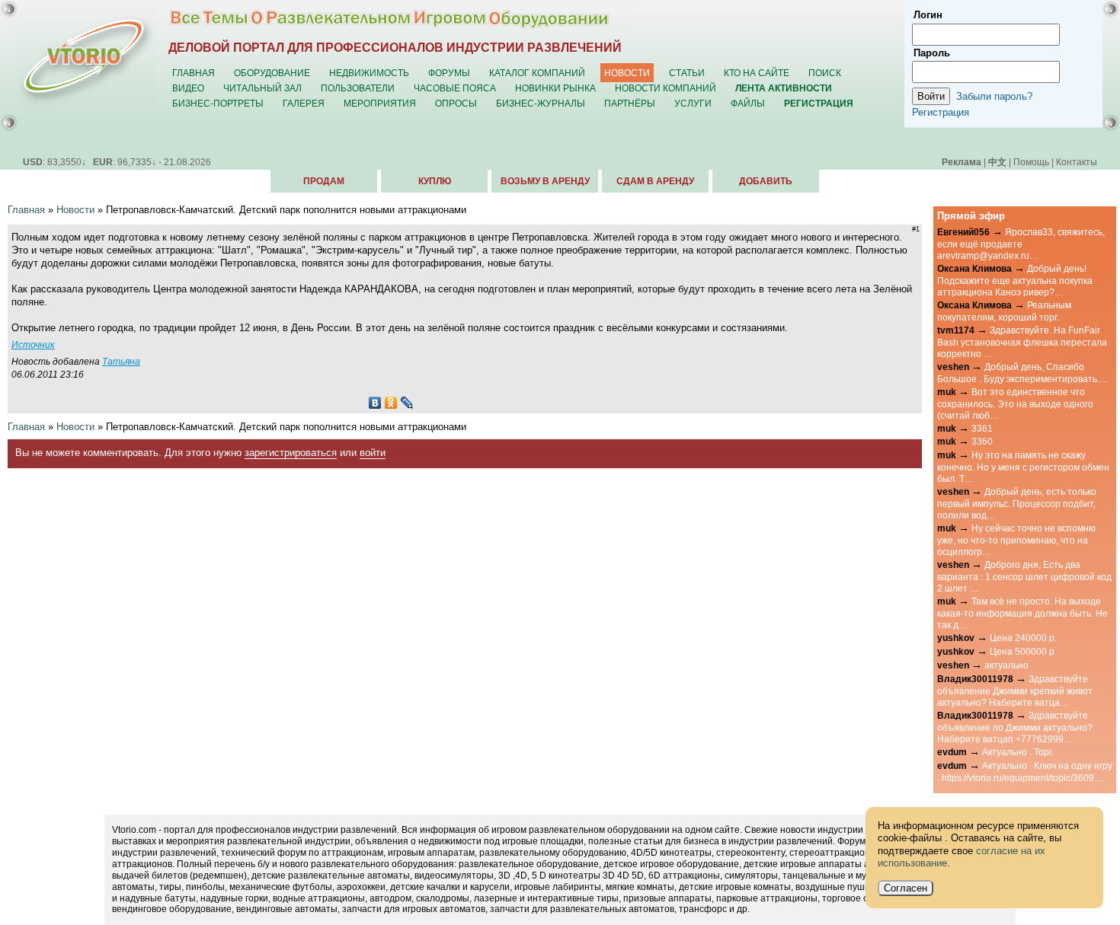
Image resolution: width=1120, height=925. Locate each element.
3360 (982, 441)
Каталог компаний (537, 73)
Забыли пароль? (994, 96)
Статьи (687, 73)
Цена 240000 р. (1023, 638)
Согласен (905, 888)
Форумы (449, 73)
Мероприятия (380, 103)
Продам (323, 181)
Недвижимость (369, 73)
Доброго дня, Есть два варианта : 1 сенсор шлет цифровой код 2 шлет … (1024, 576)
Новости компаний (665, 88)
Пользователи (358, 88)
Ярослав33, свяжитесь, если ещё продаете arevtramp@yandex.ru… (1021, 243)
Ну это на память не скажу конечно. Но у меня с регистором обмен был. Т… (1023, 466)
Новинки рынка (555, 88)
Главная (193, 73)
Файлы (748, 103)
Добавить (765, 181)
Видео (188, 88)
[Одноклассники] (391, 403)
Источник (33, 344)
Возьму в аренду (545, 181)
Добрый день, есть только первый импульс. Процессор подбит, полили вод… (1016, 503)
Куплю (434, 181)
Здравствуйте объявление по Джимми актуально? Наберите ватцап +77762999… (1015, 727)
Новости (627, 73)
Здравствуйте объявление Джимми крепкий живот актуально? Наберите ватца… (1015, 690)
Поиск (824, 73)
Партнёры (629, 103)
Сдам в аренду (655, 181)
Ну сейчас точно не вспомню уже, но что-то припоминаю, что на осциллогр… (1016, 540)
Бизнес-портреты (218, 103)
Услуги (693, 103)
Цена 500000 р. (1023, 651)
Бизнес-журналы (540, 103)
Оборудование (272, 73)
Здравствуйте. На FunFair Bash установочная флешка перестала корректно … (1022, 342)
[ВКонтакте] (375, 403)
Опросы (456, 103)
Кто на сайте (756, 73)
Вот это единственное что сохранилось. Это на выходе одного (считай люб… (1015, 403)
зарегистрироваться (291, 452)
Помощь (1031, 162)
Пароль (932, 53)
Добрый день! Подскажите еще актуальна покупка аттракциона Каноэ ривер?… (1015, 280)
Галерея (304, 103)
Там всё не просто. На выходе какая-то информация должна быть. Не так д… (1022, 613)
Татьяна (121, 361)
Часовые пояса (455, 88)
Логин (928, 15)
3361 (982, 428)
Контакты (1076, 162)
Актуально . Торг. (1018, 752)
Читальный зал (262, 88)
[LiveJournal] (407, 403)
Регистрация (940, 112)
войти (373, 452)
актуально (1006, 665)
